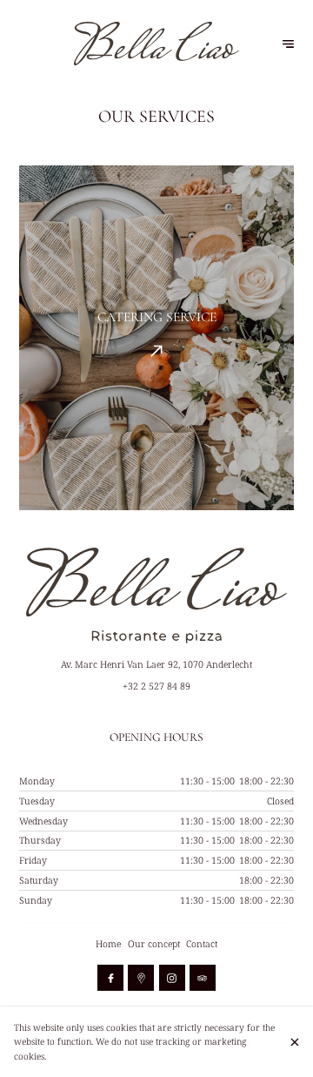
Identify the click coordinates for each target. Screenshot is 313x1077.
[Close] (294, 1042)
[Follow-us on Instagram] (172, 978)
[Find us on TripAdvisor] (203, 978)
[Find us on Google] (141, 978)
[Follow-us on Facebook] (110, 978)
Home (108, 944)
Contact (201, 944)
